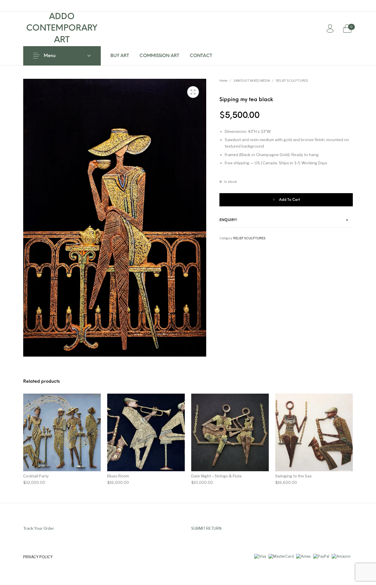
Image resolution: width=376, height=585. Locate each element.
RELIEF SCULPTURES (292, 81)
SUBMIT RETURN (206, 528)
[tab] (286, 220)
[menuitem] (119, 56)
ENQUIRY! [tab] (228, 220)
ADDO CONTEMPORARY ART (62, 28)
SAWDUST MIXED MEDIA (252, 81)
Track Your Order (38, 528)
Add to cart (289, 200)
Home (223, 81)
